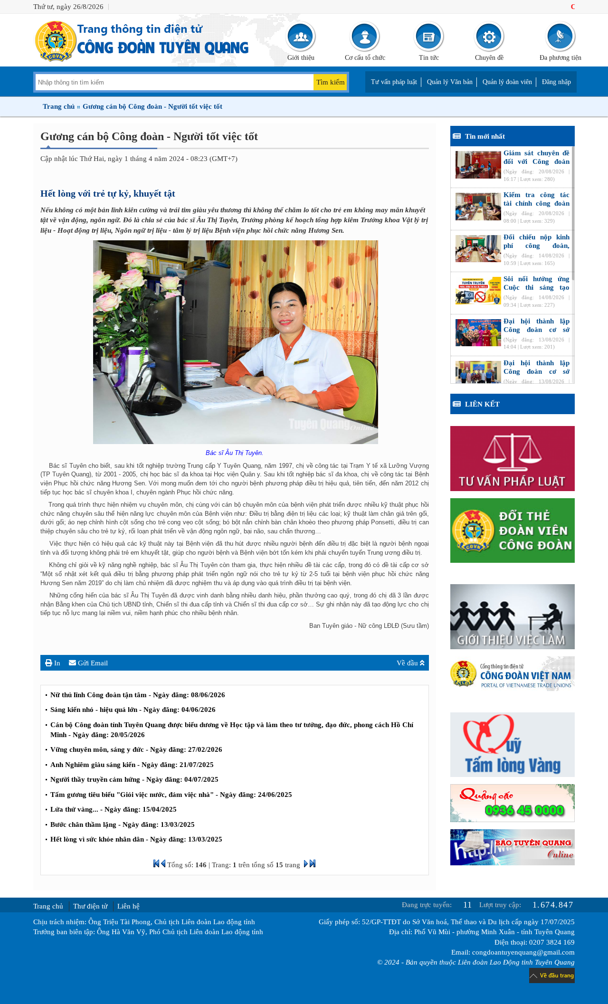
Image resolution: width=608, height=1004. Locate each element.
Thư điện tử (90, 906)
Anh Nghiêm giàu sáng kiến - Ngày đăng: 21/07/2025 (132, 764)
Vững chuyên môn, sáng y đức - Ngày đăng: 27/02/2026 (136, 749)
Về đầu (408, 663)
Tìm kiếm (330, 82)
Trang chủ (59, 106)
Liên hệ (128, 906)
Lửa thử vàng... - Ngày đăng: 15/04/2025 (113, 809)
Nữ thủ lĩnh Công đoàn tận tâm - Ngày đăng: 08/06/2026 (137, 695)
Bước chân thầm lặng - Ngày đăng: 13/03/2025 (122, 824)
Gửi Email (92, 663)
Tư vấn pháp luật (394, 81)
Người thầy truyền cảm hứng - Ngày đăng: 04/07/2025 (134, 779)
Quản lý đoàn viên (507, 81)
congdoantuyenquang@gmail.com (523, 952)
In (56, 663)
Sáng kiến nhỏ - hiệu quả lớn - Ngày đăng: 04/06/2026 (133, 709)
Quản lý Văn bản (450, 81)
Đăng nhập (556, 81)
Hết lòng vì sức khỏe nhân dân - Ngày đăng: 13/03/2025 (136, 839)
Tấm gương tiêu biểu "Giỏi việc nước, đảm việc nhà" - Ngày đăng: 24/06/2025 (171, 794)
